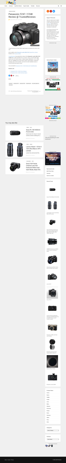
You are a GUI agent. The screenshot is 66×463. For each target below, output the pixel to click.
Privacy (12, 459)
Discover (38, 5)
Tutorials (32, 5)
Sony (31, 127)
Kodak (48, 399)
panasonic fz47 (16, 83)
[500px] (54, 11)
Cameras (11, 5)
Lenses (28, 127)
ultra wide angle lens (35, 83)
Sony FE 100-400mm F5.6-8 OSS (33, 131)
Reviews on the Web (12, 11)
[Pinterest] (51, 11)
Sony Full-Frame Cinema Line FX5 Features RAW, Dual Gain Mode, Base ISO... (33, 167)
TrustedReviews (12, 56)
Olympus (48, 406)
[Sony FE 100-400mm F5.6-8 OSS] (14, 133)
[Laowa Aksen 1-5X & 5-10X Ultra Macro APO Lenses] (14, 149)
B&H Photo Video (50, 171)
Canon (48, 392)
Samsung (48, 415)
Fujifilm (48, 397)
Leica (48, 401)
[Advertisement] (42, 2)
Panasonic (49, 408)
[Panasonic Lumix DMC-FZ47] (24, 34)
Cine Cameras (29, 161)
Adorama (48, 173)
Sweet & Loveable (50, 175)
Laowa (28, 144)
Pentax (48, 410)
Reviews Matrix (17, 53)
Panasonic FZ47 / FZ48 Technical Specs (19, 72)
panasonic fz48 (22, 83)
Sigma (48, 417)
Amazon (49, 23)
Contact (8, 459)
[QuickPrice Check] (27, 52)
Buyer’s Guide (26, 5)
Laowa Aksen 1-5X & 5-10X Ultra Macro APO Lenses (34, 149)
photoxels (11, 19)
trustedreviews (28, 83)
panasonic (10, 83)
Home (6, 5)
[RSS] (48, 11)
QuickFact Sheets (18, 5)
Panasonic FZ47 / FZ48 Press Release (19, 71)
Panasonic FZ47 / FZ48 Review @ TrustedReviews (26, 65)
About (6, 459)
